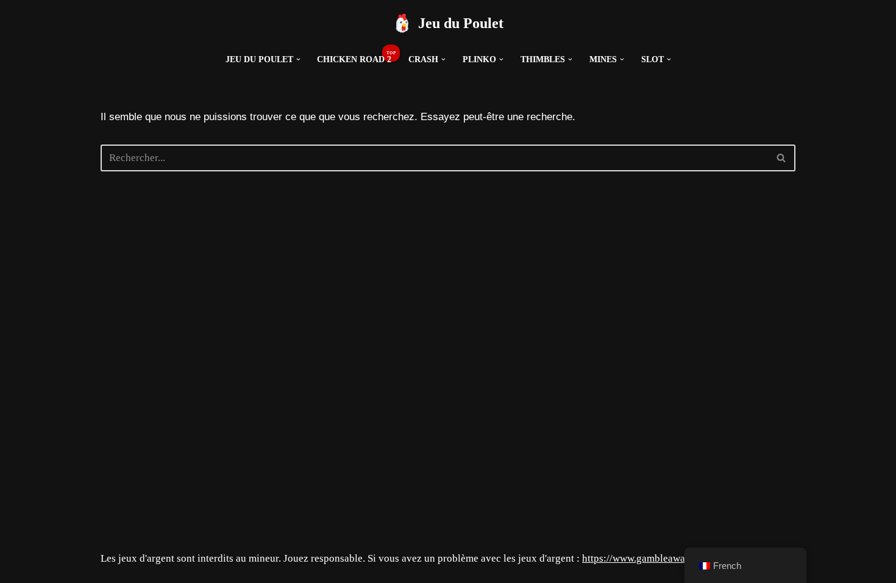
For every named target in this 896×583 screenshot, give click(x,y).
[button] (298, 59)
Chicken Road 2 (354, 59)
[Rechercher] (781, 158)
